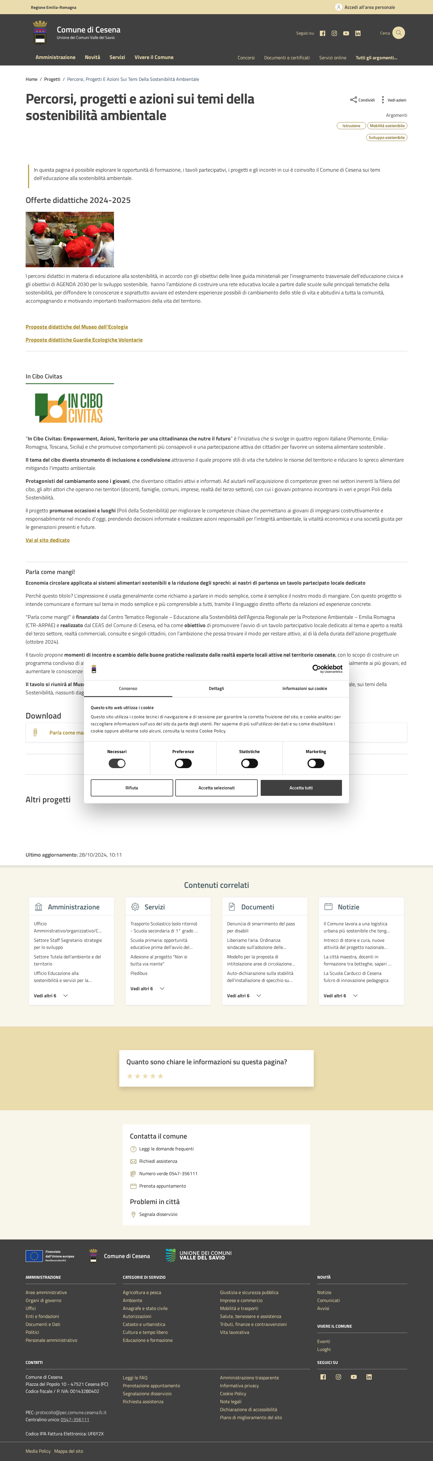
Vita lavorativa (234, 1332)
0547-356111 (75, 1419)
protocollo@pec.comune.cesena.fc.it (71, 1412)
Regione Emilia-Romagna (53, 7)
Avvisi (323, 1308)
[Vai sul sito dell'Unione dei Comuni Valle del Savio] (198, 1255)
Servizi (117, 57)
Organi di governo (43, 1300)
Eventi (323, 1341)
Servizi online (332, 57)
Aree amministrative (46, 1292)
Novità (92, 57)
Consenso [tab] (128, 688)
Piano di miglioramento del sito (251, 1417)
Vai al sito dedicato (48, 540)
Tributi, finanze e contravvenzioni (253, 1324)
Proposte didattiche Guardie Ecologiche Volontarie (84, 340)
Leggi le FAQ (135, 1377)
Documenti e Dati (43, 1324)
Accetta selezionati (217, 787)
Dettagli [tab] (216, 688)
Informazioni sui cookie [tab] (304, 688)
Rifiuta (131, 787)
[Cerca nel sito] (398, 33)
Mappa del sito (68, 1451)
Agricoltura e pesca (142, 1292)
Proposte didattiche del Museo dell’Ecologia (77, 327)
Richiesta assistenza (143, 1401)
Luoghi (324, 1349)
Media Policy (38, 1451)
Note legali (231, 1401)
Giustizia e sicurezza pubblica (249, 1292)
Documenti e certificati (287, 57)
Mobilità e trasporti (239, 1308)
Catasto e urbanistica (144, 1324)
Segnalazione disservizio (147, 1393)
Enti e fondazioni (42, 1316)
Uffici (31, 1308)
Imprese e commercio (241, 1300)
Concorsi (246, 57)
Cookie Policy (233, 1393)
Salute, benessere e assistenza (250, 1316)
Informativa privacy (239, 1385)
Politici (32, 1332)
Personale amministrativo (51, 1340)
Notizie (324, 1292)
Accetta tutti (301, 787)
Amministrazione (55, 57)
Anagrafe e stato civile (145, 1308)
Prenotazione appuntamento (151, 1385)
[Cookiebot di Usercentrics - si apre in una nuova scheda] (317, 669)
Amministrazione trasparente (249, 1377)
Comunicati (328, 1300)
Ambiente (132, 1300)
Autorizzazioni (137, 1316)
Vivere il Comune (154, 57)
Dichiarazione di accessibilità (248, 1409)
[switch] (183, 763)
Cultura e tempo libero (145, 1332)
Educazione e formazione (148, 1340)
